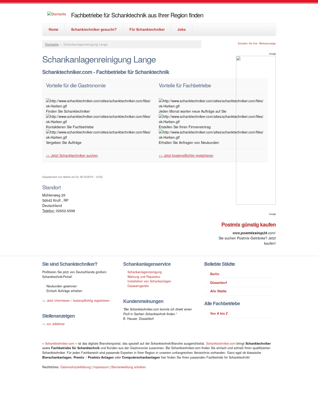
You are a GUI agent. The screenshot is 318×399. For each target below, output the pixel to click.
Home (53, 29)
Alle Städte (218, 291)
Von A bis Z (219, 313)
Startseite (52, 44)
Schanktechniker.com (60, 343)
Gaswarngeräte (138, 286)
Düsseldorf (218, 282)
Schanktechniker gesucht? (94, 29)
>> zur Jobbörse (53, 324)
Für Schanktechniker (147, 29)
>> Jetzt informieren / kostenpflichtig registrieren (76, 300)
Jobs (181, 29)
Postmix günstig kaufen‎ (248, 224)
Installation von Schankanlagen (149, 281)
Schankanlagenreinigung (144, 272)
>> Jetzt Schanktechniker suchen (72, 155)
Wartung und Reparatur (143, 276)
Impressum (101, 367)
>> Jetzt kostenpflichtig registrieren (186, 155)
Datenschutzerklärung (75, 367)
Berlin (214, 274)
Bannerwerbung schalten (128, 367)
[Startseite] (56, 14)
